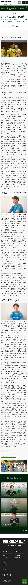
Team (4, 560)
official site (26, 7)
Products (5, 557)
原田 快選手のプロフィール (8, 456)
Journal (5, 564)
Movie (4, 562)
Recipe (4, 569)
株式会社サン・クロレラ (7, 580)
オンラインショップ (24, 582)
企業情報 (17, 555)
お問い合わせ (18, 557)
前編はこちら (5, 452)
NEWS (4, 555)
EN (19, 2)
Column (5, 567)
